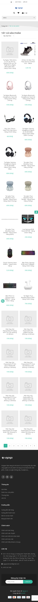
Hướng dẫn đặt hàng (7, 510)
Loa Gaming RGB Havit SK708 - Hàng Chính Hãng (28, 231)
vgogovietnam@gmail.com (11, 564)
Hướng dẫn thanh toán (8, 513)
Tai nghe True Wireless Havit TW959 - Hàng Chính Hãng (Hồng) (28, 165)
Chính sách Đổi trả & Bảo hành (10, 536)
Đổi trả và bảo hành (7, 516)
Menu (5, 18)
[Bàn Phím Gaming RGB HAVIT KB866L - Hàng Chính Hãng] (28, 252)
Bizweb (23, 593)
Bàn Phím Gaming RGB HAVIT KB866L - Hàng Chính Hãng (28, 264)
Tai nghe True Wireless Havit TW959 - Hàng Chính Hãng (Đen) (10, 232)
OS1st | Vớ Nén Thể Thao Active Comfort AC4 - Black (28, 61)
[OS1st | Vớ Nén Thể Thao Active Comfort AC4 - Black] (28, 49)
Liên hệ (25, 2)
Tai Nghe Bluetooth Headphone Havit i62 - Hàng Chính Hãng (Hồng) (10, 98)
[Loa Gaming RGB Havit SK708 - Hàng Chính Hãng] (28, 219)
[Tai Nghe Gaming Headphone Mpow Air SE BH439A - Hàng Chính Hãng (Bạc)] (9, 152)
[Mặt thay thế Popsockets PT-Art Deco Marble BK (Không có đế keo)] (9, 352)
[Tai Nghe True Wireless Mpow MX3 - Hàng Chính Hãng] (28, 285)
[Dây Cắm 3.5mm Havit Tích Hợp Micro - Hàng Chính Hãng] (9, 118)
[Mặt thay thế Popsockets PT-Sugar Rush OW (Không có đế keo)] (9, 418)
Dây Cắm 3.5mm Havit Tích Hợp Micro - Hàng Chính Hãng (10, 130)
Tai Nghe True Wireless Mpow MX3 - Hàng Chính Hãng (28, 297)
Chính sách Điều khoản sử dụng (10, 542)
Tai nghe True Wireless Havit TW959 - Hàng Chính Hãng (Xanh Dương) (10, 198)
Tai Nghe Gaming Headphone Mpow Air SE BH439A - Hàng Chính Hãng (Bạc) (10, 166)
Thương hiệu (5, 495)
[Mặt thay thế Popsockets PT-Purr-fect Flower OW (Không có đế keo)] (9, 385)
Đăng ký (27, 581)
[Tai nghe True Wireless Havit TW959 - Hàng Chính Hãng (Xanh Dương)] (9, 185)
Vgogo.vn (25, 591)
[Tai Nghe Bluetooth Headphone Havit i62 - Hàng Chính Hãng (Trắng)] (28, 85)
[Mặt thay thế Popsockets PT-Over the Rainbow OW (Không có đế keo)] (28, 352)
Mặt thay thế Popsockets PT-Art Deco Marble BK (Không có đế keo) (10, 365)
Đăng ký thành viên (7, 518)
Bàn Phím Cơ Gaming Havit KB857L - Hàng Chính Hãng (10, 298)
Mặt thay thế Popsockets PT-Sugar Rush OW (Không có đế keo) (10, 431)
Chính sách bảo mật (7, 539)
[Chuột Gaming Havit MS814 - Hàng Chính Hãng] (9, 252)
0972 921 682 (7, 567)
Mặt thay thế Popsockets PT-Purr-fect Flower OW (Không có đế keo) (10, 398)
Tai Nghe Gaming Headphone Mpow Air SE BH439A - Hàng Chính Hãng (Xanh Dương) (28, 132)
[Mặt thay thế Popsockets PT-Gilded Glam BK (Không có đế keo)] (28, 385)
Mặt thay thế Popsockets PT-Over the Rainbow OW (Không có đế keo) (28, 365)
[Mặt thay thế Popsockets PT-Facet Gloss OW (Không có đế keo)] (28, 418)
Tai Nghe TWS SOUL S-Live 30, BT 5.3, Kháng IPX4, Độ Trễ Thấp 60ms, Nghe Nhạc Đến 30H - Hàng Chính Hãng (10, 64)
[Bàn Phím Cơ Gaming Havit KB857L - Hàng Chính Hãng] (9, 285)
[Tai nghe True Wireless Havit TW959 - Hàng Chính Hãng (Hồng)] (28, 152)
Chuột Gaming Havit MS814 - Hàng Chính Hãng (10, 264)
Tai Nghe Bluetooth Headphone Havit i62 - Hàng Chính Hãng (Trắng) (28, 98)
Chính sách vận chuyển (8, 533)
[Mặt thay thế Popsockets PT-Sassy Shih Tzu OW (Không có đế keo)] (9, 319)
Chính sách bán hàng (7, 530)
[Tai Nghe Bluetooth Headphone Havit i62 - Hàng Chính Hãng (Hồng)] (9, 85)
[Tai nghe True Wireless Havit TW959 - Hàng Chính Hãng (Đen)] (9, 219)
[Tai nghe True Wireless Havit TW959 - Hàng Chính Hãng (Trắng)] (28, 185)
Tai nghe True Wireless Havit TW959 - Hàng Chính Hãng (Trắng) (28, 198)
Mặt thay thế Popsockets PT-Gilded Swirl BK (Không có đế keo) (28, 331)
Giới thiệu (18, 2)
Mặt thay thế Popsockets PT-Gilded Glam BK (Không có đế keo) (28, 398)
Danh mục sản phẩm (7, 492)
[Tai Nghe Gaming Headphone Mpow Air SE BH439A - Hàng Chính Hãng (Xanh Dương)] (28, 118)
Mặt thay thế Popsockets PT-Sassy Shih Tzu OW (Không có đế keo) (10, 331)
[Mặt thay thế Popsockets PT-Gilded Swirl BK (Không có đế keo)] (28, 319)
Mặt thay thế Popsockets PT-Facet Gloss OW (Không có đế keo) (28, 431)
